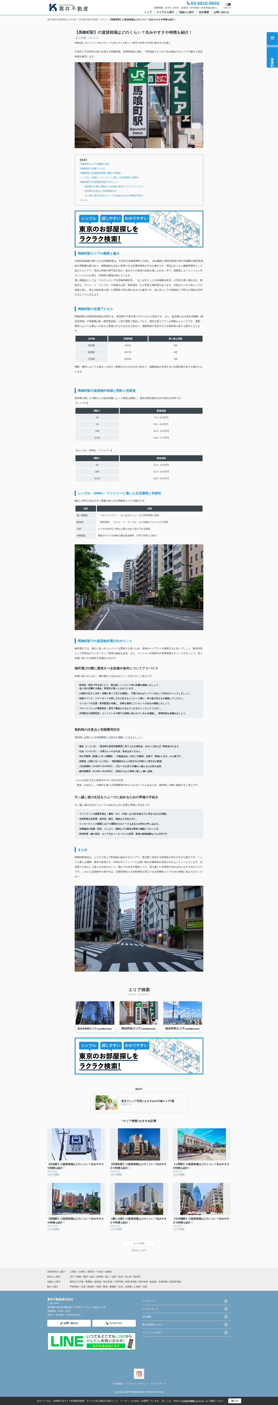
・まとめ (82, 200)
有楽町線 (163, 1281)
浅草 (114, 1276)
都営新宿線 (175, 1281)
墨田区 (91, 1271)
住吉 (120, 1286)
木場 (83, 1286)
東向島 (137, 1276)
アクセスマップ (150, 1309)
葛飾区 (108, 1271)
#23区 (141, 43)
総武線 (98, 1281)
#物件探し (80, 43)
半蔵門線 (119, 1281)
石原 (120, 1276)
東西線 (89, 1281)
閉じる (234, 1401)
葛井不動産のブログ (152, 1324)
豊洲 (85, 1276)
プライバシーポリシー (138, 1383)
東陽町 (113, 1286)
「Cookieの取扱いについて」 (193, 1401)
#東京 (135, 43)
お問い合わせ (221, 12)
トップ (148, 12)
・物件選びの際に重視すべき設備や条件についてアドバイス (110, 186)
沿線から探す (186, 12)
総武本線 (143, 1281)
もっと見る (139, 1243)
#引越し (166, 43)
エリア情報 (81, 38)
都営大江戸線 (77, 1281)
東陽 (79, 1276)
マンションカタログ (152, 1332)
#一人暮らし (125, 43)
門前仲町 (74, 1286)
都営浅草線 (131, 1281)
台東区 (82, 1271)
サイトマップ (159, 1383)
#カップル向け (110, 43)
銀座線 (153, 1281)
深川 (72, 1276)
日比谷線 (108, 1281)
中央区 (99, 1271)
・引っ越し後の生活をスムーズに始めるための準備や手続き (110, 195)
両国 (98, 1286)
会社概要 (204, 12)
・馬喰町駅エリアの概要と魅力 (94, 164)
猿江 (107, 1276)
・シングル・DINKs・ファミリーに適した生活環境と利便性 (108, 177)
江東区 (73, 1271)
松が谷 (128, 1276)
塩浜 (92, 1276)
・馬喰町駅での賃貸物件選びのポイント (98, 182)
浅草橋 (100, 1276)
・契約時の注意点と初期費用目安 (97, 191)
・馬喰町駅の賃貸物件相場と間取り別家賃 (99, 173)
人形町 (137, 1286)
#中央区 (149, 43)
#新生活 (158, 43)
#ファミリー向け (94, 43)
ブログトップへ (139, 1250)
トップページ (149, 1301)
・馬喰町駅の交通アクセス (91, 168)
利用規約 (119, 1383)
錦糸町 (91, 1286)
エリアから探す (165, 12)
